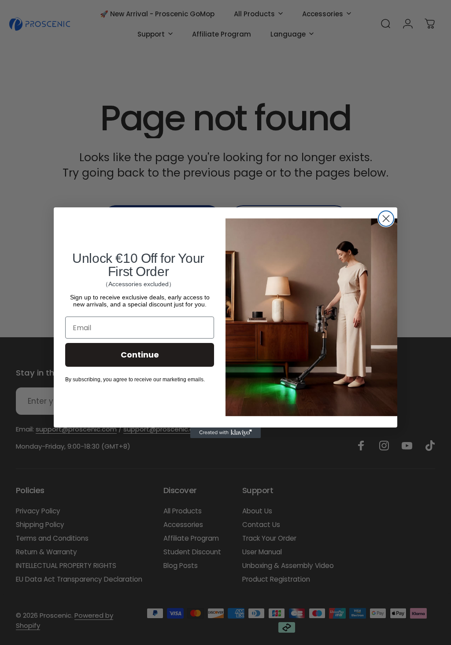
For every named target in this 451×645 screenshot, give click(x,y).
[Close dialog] (386, 218)
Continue (140, 354)
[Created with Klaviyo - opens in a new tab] (225, 433)
